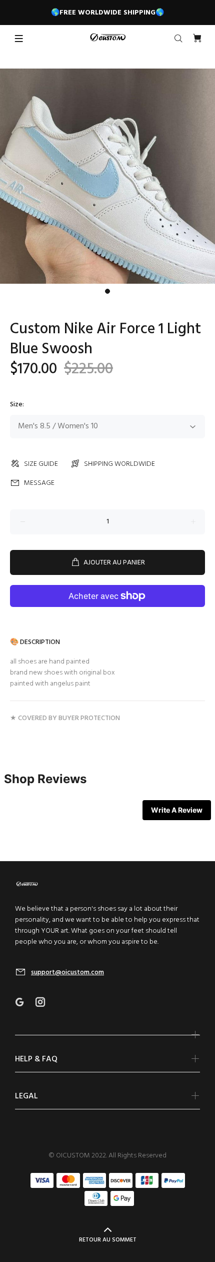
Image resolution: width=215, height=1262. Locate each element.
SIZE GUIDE (41, 464)
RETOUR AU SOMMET (107, 1240)
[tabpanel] (107, 176)
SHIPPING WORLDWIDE (119, 464)
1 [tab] (107, 291)
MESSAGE (39, 483)
